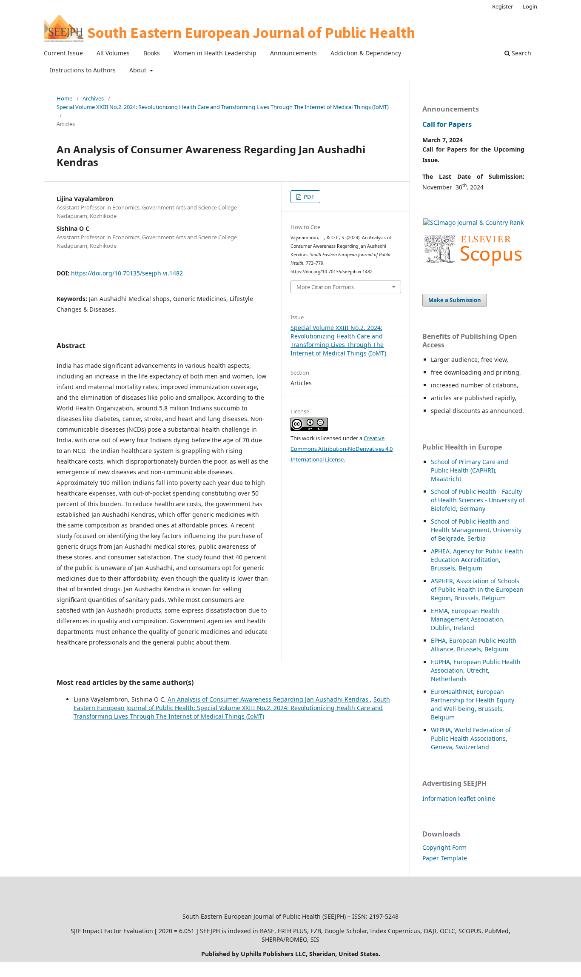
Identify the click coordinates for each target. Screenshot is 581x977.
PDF (308, 197)
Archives (93, 98)
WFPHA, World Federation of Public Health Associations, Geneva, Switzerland (471, 738)
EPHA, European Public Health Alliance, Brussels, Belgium (473, 644)
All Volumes (113, 53)
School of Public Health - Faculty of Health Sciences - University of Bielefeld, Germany (477, 500)
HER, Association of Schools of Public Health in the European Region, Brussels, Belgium (477, 589)
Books (151, 53)
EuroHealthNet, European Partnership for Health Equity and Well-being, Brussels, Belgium (472, 704)
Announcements (293, 53)
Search (520, 53)
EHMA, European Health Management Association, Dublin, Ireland (468, 619)
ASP (436, 581)
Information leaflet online (458, 798)
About (138, 70)
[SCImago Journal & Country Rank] (473, 222)
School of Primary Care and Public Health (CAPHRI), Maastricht (469, 470)
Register (502, 6)
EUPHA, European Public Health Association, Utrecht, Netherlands (476, 670)
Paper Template (444, 858)
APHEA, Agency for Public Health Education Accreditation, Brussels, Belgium (477, 559)
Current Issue (63, 53)
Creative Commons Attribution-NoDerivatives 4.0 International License (341, 448)
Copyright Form (444, 847)
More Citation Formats (325, 287)
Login (530, 6)
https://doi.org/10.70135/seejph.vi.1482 (127, 273)
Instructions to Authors (83, 70)
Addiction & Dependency (365, 53)
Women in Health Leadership (215, 53)
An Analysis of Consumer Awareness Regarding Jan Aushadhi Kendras (269, 699)
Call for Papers (447, 124)
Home (64, 98)
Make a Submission (454, 300)
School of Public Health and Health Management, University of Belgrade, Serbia (476, 529)
